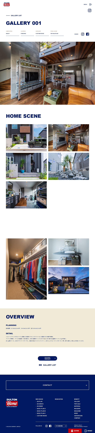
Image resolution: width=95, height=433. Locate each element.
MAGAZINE (77, 411)
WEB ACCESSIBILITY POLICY (81, 426)
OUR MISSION (78, 415)
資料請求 (89, 431)
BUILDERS (77, 408)
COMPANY (77, 418)
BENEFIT (76, 399)
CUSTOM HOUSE (42, 415)
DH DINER (40, 406)
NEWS (76, 413)
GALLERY (77, 401)
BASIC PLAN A (41, 408)
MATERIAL (77, 406)
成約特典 (76, 431)
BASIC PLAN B (41, 411)
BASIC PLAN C (41, 413)
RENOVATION (59, 399)
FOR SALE (77, 404)
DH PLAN (39, 401)
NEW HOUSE (39, 399)
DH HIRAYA (40, 404)
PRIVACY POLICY (78, 425)
